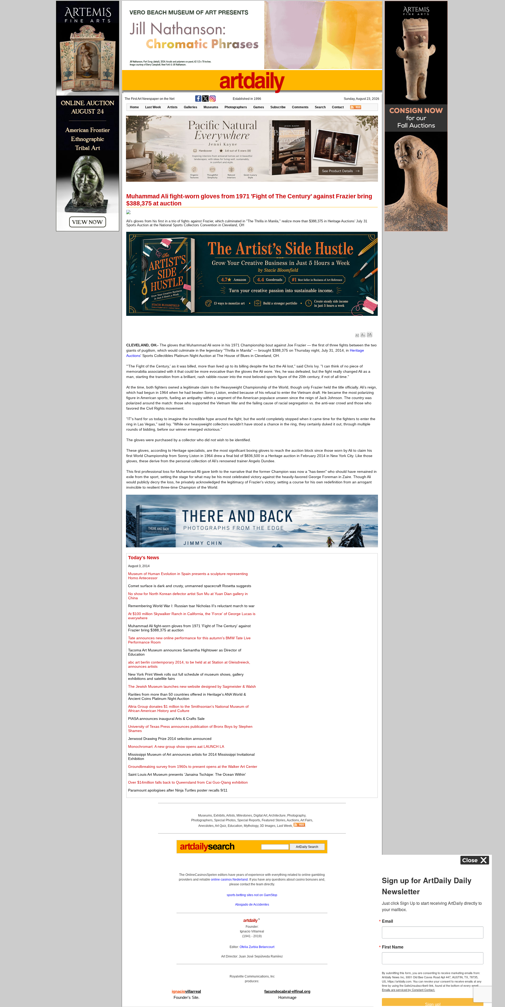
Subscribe (278, 107)
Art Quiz (220, 826)
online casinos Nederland (229, 879)
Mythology (251, 826)
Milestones (244, 815)
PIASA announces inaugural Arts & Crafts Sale (166, 718)
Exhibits (219, 815)
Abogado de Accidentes (252, 904)
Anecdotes (206, 826)
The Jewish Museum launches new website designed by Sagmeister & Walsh (192, 686)
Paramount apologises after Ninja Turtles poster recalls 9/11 (178, 790)
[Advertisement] (317, 592)
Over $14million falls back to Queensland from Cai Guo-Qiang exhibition (188, 782)
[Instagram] (212, 100)
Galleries (190, 107)
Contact (338, 107)
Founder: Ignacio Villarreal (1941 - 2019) (252, 931)
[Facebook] (198, 100)
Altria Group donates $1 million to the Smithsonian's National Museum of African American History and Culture (188, 708)
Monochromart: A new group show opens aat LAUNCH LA (176, 746)
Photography (296, 815)
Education (235, 826)
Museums (211, 107)
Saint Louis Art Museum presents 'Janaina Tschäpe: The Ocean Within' (187, 774)
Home (134, 107)
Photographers (236, 107)
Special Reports (248, 820)
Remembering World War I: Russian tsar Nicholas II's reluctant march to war (191, 606)
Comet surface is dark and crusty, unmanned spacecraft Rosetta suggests (189, 586)
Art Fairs (306, 820)
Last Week (153, 107)
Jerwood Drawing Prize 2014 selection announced (169, 738)
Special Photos (225, 820)
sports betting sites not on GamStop (252, 895)
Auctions (293, 820)
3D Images (267, 826)
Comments (300, 107)
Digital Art (260, 815)
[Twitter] (205, 100)
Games (258, 107)
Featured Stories (273, 820)
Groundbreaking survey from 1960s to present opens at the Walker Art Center (192, 766)
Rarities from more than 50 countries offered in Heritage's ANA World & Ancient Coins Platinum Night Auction (187, 696)
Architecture (277, 815)
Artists (172, 107)
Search (320, 107)
